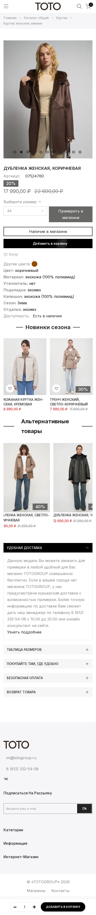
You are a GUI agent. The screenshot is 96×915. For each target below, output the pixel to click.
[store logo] (48, 6)
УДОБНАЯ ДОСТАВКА (24, 548)
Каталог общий (37, 18)
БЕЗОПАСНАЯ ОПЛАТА (25, 678)
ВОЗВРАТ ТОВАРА (21, 692)
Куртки (62, 18)
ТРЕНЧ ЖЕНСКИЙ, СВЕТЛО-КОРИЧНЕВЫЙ (69, 402)
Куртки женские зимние (22, 23)
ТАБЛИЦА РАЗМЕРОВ (24, 650)
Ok (84, 808)
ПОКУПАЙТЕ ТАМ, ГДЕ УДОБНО (32, 664)
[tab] (48, 547)
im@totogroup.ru (21, 757)
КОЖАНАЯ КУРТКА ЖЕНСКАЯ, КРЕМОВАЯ (23, 402)
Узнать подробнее (24, 632)
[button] (14, 151)
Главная (10, 18)
